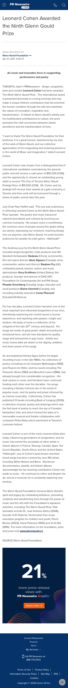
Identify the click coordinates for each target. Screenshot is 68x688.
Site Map (45, 674)
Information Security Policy (23, 674)
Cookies (34, 678)
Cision (40, 683)
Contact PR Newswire (33, 638)
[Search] (64, 5)
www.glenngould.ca (31, 531)
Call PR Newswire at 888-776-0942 (34, 658)
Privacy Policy (42, 669)
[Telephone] (55, 5)
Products (34, 641)
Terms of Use (24, 669)
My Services (32, 649)
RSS (56, 674)
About (33, 645)
